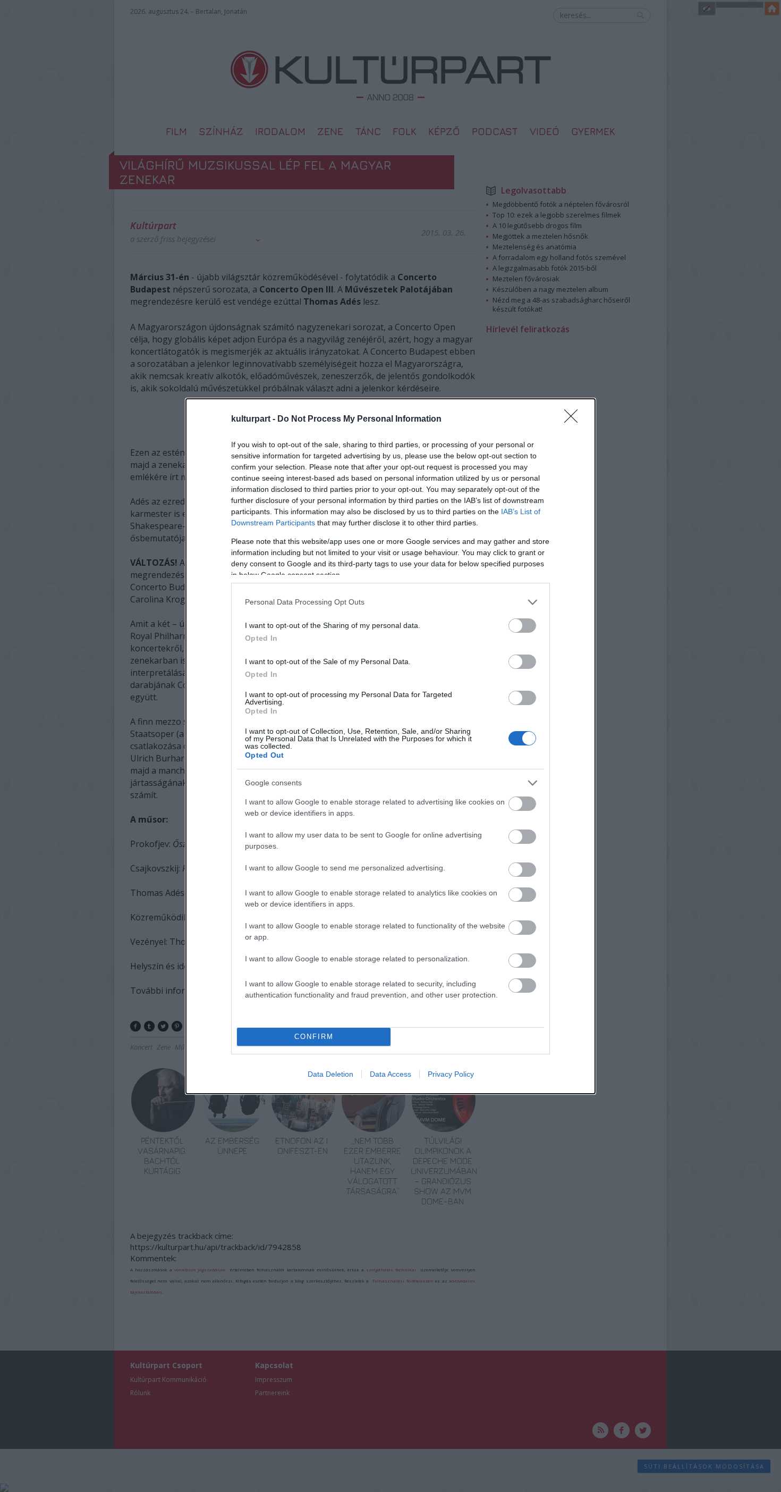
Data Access (390, 1074)
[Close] (574, 419)
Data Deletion (330, 1074)
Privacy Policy (451, 1074)
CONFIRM (314, 1037)
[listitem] (390, 602)
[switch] (522, 625)
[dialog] (390, 746)
